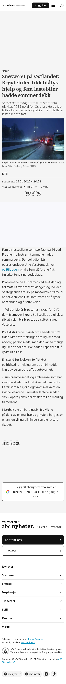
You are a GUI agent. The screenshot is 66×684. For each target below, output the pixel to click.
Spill (5, 609)
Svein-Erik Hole (28, 642)
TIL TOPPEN (9, 522)
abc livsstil (34, 674)
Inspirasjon (9, 592)
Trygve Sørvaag (35, 639)
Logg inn (40, 5)
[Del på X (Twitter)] (33, 193)
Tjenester (8, 601)
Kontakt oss (13, 540)
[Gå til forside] (16, 5)
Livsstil (7, 584)
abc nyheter (14, 674)
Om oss (7, 618)
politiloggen (10, 269)
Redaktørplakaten (45, 649)
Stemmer (8, 575)
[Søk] (62, 5)
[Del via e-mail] (38, 193)
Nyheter (7, 566)
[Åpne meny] (53, 5)
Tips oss (10, 551)
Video (6, 627)
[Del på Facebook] (27, 193)
